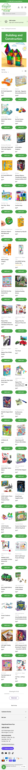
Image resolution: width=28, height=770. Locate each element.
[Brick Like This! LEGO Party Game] (7, 370)
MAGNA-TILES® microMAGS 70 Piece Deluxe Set (6, 559)
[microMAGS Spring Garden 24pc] (21, 249)
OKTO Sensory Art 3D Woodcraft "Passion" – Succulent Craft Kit (21, 647)
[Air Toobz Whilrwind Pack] (7, 165)
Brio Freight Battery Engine (6, 588)
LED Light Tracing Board (6, 646)
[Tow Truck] (21, 341)
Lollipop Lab (4, 440)
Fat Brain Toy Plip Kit (20, 231)
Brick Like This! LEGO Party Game (7, 381)
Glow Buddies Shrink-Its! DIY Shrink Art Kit (21, 618)
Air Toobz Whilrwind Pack (6, 176)
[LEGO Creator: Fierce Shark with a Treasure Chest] (7, 486)
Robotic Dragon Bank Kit (7, 413)
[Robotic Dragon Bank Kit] (7, 402)
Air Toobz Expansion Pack (6, 92)
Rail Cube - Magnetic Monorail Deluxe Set (20, 92)
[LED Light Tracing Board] (7, 635)
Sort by (3, 70)
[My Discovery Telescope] (21, 402)
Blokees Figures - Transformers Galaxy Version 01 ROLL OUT (21, 177)
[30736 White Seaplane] (21, 137)
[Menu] (25, 7)
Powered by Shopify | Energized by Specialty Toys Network (12, 765)
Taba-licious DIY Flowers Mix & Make (20, 441)
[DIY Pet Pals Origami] (21, 458)
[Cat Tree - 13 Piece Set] (21, 665)
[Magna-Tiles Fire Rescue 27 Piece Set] (21, 309)
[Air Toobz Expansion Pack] (7, 81)
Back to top (14, 705)
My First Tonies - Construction (19, 120)
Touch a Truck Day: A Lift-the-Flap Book (20, 527)
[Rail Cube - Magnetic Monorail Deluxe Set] (21, 81)
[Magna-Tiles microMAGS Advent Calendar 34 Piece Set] (7, 309)
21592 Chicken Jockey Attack (19, 588)
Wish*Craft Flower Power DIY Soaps (20, 557)
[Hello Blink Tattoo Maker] (7, 458)
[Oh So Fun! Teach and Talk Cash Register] (7, 137)
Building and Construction (10, 28)
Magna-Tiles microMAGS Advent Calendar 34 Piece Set (7, 322)
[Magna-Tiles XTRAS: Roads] (7, 341)
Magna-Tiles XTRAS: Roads (6, 353)
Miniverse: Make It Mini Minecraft (6, 232)
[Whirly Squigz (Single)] (7, 249)
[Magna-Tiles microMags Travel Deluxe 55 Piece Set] (21, 370)
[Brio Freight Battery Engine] (7, 577)
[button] (22, 7)
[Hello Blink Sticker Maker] (7, 109)
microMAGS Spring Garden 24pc (20, 262)
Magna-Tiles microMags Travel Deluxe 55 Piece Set (20, 384)
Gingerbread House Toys (9, 764)
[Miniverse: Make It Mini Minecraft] (7, 221)
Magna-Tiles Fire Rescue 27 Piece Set (20, 322)
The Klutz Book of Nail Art (6, 676)
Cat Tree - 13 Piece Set (20, 678)
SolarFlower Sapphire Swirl (19, 497)
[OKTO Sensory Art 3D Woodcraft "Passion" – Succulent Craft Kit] (21, 635)
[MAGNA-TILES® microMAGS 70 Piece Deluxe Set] (7, 546)
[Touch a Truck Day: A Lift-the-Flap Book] (21, 516)
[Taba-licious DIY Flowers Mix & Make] (21, 430)
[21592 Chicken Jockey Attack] (21, 577)
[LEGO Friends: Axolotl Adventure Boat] (7, 516)
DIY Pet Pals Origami (20, 470)
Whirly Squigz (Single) (5, 260)
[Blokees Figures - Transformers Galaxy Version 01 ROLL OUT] (21, 165)
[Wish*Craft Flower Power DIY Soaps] (21, 546)
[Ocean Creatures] (7, 605)
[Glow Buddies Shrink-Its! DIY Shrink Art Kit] (21, 605)
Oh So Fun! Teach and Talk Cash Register (7, 148)
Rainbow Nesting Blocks (19, 292)
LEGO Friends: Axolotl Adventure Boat (6, 528)
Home (3, 28)
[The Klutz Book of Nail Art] (7, 665)
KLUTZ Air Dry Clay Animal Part (6, 292)
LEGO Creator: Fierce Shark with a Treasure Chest (6, 498)
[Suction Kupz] (21, 195)
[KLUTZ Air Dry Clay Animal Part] (7, 281)
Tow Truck (18, 351)
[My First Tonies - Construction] (21, 109)
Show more (14, 698)
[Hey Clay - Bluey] (7, 195)
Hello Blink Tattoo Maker (6, 469)
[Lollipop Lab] (7, 430)
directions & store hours (8, 744)
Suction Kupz (18, 205)
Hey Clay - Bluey (5, 205)
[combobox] (14, 13)
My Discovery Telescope (18, 413)
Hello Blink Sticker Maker (6, 120)
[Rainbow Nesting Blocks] (21, 281)
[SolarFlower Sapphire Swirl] (21, 486)
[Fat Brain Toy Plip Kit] (21, 221)
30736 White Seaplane (18, 148)
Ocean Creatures (5, 615)
